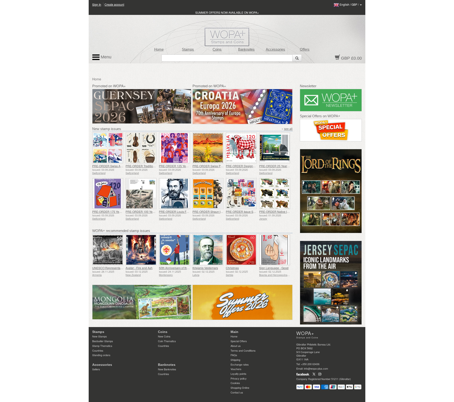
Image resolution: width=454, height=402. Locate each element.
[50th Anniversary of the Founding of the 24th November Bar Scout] (174, 249)
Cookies (235, 383)
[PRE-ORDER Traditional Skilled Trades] (141, 147)
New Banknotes (167, 369)
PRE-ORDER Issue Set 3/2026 (245, 212)
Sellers (96, 369)
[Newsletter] (331, 100)
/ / (349, 4)
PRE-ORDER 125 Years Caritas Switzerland (187, 166)
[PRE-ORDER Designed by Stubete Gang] (241, 147)
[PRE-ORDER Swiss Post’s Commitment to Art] (207, 147)
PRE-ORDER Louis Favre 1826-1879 (183, 212)
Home (159, 49)
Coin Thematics (167, 341)
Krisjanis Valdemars (205, 268)
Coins (217, 49)
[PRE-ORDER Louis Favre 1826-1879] (174, 193)
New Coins (164, 336)
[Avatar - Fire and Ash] (141, 249)
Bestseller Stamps (102, 341)
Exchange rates (240, 364)
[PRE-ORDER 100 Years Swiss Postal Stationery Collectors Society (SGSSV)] (141, 193)
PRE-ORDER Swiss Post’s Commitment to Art (221, 166)
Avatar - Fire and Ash (139, 268)
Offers (305, 49)
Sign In (96, 4)
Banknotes (246, 49)
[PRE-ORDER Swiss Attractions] (107, 147)
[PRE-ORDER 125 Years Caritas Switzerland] (174, 147)
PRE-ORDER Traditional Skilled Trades (151, 166)
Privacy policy (239, 378)
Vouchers (236, 369)
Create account (114, 4)
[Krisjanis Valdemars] (207, 249)
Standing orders (101, 355)
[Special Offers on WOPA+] (331, 130)
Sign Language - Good (273, 268)
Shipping (235, 360)
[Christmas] (241, 249)
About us (236, 346)
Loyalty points (238, 374)
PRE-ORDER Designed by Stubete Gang (252, 166)
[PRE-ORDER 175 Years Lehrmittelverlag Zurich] (107, 193)
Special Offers (239, 341)
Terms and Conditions (243, 350)
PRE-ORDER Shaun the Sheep (212, 212)
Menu (105, 57)
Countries (97, 350)
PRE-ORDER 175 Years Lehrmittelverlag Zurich (122, 212)
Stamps (188, 49)
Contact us (237, 392)
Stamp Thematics (102, 346)
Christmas (232, 268)
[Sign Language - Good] (274, 249)
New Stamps (99, 336)
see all (288, 129)
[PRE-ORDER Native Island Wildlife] (274, 193)
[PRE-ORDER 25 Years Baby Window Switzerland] (274, 147)
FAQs (234, 355)
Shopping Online (240, 387)
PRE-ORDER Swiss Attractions (112, 166)
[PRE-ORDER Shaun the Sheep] (207, 193)
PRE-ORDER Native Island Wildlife (281, 212)
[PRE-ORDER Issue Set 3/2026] (241, 193)
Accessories (275, 49)
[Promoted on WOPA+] (141, 302)
